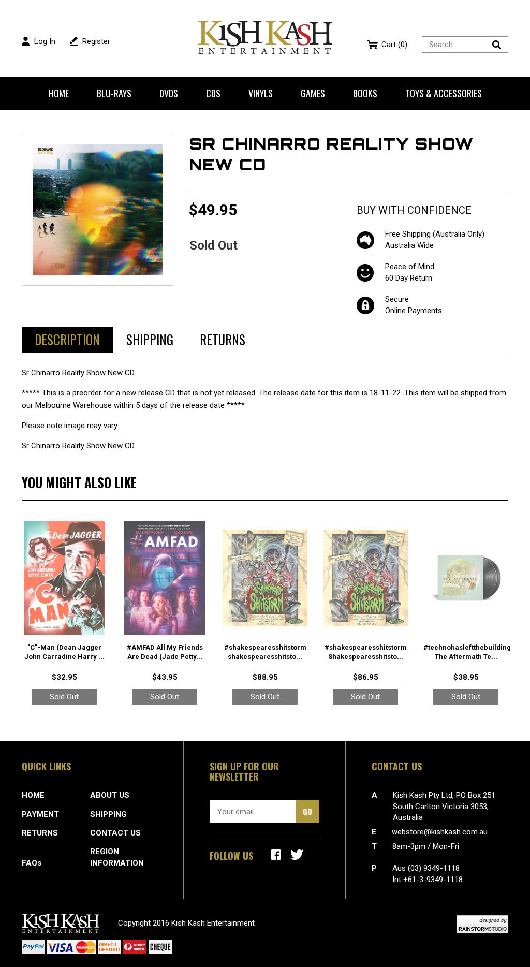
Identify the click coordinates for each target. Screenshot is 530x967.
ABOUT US (109, 795)
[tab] (67, 340)
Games (313, 93)
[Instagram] (297, 854)
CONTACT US (115, 833)
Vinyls (260, 93)
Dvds (168, 93)
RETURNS (40, 833)
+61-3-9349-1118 (433, 879)
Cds (213, 93)
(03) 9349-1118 (434, 868)
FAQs (31, 863)
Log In (44, 41)
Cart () (394, 44)
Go (307, 811)
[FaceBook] (276, 854)
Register (96, 41)
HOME (33, 795)
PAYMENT (40, 814)
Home (59, 93)
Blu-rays (114, 93)
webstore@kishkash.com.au (440, 832)
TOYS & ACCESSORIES (443, 93)
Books (365, 93)
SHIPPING (108, 814)
